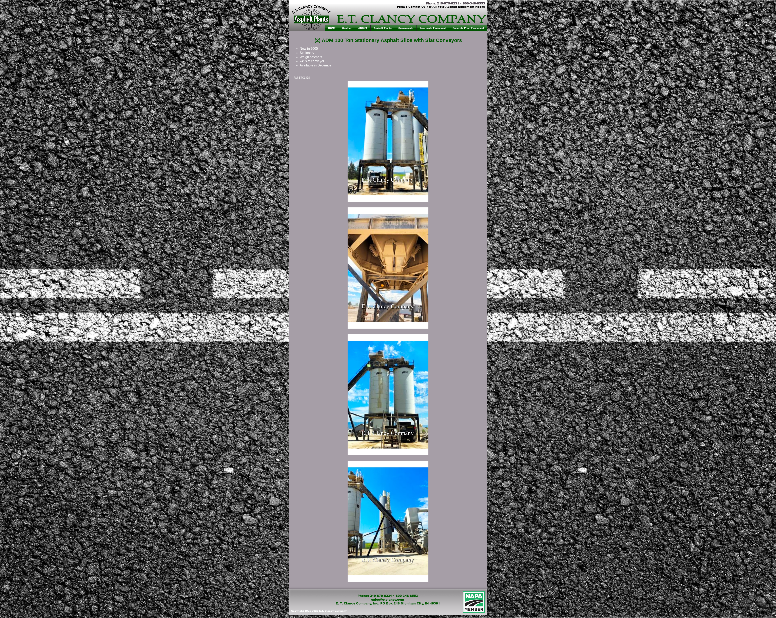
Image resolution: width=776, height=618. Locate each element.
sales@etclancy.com (387, 599)
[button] (383, 28)
